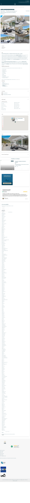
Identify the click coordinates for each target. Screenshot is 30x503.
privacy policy (7, 414)
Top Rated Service (16, 426)
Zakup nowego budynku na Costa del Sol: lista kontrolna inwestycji (8, 438)
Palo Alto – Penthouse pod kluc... (19, 98)
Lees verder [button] (3, 177)
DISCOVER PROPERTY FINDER (8, 495)
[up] (28, 501)
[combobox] (3, 191)
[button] (16, 103)
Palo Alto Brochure (5, 73)
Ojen (4, 149)
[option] (15, 193)
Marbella (3, 149)
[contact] (26, 501)
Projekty (2, 431)
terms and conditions (12, 414)
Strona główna (3, 430)
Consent (2, 412)
